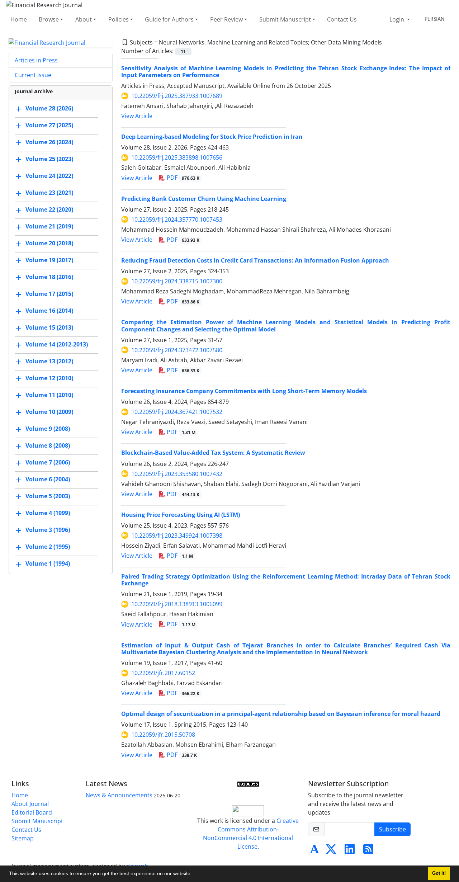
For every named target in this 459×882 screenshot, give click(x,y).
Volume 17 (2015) (49, 294)
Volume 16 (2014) (49, 311)
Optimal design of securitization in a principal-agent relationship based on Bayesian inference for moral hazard (280, 714)
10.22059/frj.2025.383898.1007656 (176, 157)
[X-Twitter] (331, 851)
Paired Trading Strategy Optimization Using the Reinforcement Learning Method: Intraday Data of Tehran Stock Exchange (285, 579)
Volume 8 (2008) (47, 446)
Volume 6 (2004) (47, 480)
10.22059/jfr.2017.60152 (163, 673)
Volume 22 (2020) (49, 210)
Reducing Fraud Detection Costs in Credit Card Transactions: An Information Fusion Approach (255, 260)
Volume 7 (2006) (47, 463)
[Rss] (368, 851)
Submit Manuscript (285, 19)
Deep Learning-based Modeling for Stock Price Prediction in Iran (212, 137)
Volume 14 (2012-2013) (56, 345)
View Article (136, 116)
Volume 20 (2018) (49, 243)
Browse (49, 19)
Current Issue (33, 75)
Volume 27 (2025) (49, 125)
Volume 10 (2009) (49, 412)
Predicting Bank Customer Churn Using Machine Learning (203, 199)
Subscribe (392, 829)
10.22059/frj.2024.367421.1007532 (176, 412)
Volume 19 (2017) (49, 260)
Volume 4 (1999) (47, 513)
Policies (118, 19)
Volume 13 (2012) (49, 361)
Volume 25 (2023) (49, 159)
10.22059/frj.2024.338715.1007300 (176, 281)
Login (397, 19)
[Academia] (314, 851)
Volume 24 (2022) (49, 176)
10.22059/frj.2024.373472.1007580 (176, 350)
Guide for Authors (169, 19)
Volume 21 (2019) (49, 227)
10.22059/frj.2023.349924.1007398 (176, 535)
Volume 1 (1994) (47, 564)
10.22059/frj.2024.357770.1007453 (176, 219)
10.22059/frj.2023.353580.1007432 (176, 474)
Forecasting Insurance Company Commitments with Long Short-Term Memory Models (244, 391)
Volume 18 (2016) (49, 277)
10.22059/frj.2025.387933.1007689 (176, 96)
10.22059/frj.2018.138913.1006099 (176, 604)
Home (18, 19)
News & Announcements (119, 795)
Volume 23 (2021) (49, 193)
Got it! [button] (439, 873)
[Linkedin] (349, 851)
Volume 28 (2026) (49, 109)
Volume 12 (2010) (49, 378)
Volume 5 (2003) (47, 496)
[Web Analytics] (248, 784)
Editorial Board (31, 812)
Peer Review (226, 19)
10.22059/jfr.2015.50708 (163, 735)
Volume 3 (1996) (47, 530)
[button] (194, 874)
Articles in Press (36, 60)
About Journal (30, 804)
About (83, 19)
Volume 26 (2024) (49, 142)
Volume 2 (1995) (47, 547)
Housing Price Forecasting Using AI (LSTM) (180, 515)
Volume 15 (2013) (49, 328)
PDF (182, 177)
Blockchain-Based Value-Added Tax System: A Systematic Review (213, 453)
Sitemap (22, 838)
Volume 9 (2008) (47, 429)
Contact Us (342, 19)
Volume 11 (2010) (49, 395)
